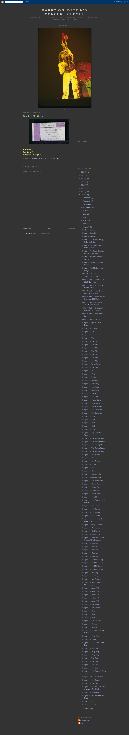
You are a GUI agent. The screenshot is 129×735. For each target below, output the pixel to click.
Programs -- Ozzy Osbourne (92, 525)
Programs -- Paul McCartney (92, 560)
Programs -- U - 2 (88, 371)
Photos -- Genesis (89, 230)
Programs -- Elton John (90, 636)
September (87, 207)
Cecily (81, 723)
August (86, 211)
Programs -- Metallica (90, 543)
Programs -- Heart (88, 611)
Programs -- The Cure (90, 658)
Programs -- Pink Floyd (90, 497)
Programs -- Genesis (90, 624)
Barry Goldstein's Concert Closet (64, 12)
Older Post (71, 229)
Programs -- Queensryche (91, 474)
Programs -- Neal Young (91, 531)
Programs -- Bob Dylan (90, 648)
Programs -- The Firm (90, 393)
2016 (83, 178)
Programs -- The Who (90, 341)
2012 (83, 188)
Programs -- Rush (88, 416)
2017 (83, 175)
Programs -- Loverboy (90, 573)
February (86, 709)
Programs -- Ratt (88, 468)
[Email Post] (58, 158)
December (87, 198)
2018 (83, 172)
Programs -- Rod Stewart (91, 455)
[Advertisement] (91, 122)
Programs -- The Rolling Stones (93, 438)
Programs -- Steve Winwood (92, 403)
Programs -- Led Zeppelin (91, 579)
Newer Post (27, 229)
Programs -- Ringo (89, 464)
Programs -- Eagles (89, 639)
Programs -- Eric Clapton (91, 680)
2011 (83, 192)
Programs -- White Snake (91, 364)
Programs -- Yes (88, 332)
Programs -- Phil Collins (91, 506)
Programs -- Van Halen (90, 367)
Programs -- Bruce (89, 701)
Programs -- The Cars (90, 683)
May (85, 220)
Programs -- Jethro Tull (90, 588)
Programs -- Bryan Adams (91, 692)
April (85, 224)
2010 (83, 195)
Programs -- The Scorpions (92, 406)
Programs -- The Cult (90, 665)
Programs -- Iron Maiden (91, 604)
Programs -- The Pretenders (92, 481)
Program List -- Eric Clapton (92, 677)
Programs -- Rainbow (90, 471)
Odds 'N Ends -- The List (91, 319)
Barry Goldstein (84, 720)
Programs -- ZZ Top (89, 328)
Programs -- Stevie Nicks (91, 400)
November (87, 201)
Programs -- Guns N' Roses (92, 621)
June (85, 217)
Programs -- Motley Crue (91, 534)
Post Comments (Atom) (41, 233)
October (86, 204)
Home (49, 229)
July (85, 214)
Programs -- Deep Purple (91, 652)
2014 (83, 182)
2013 (83, 185)
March (85, 227)
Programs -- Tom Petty (90, 380)
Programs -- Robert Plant (91, 484)
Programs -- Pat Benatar (91, 512)
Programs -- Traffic (89, 377)
